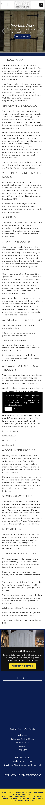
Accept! (8, 409)
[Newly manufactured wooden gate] (22, 638)
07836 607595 (25, 761)
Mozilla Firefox (8, 436)
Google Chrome (9, 440)
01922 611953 (24, 757)
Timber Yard (14, 796)
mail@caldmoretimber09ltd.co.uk (25, 765)
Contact (20, 800)
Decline (16, 409)
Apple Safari (8, 445)
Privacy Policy (30, 400)
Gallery (5, 798)
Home (4, 796)
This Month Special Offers (24, 798)
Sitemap (30, 800)
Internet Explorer (10, 431)
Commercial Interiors (31, 796)
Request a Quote (21, 666)
